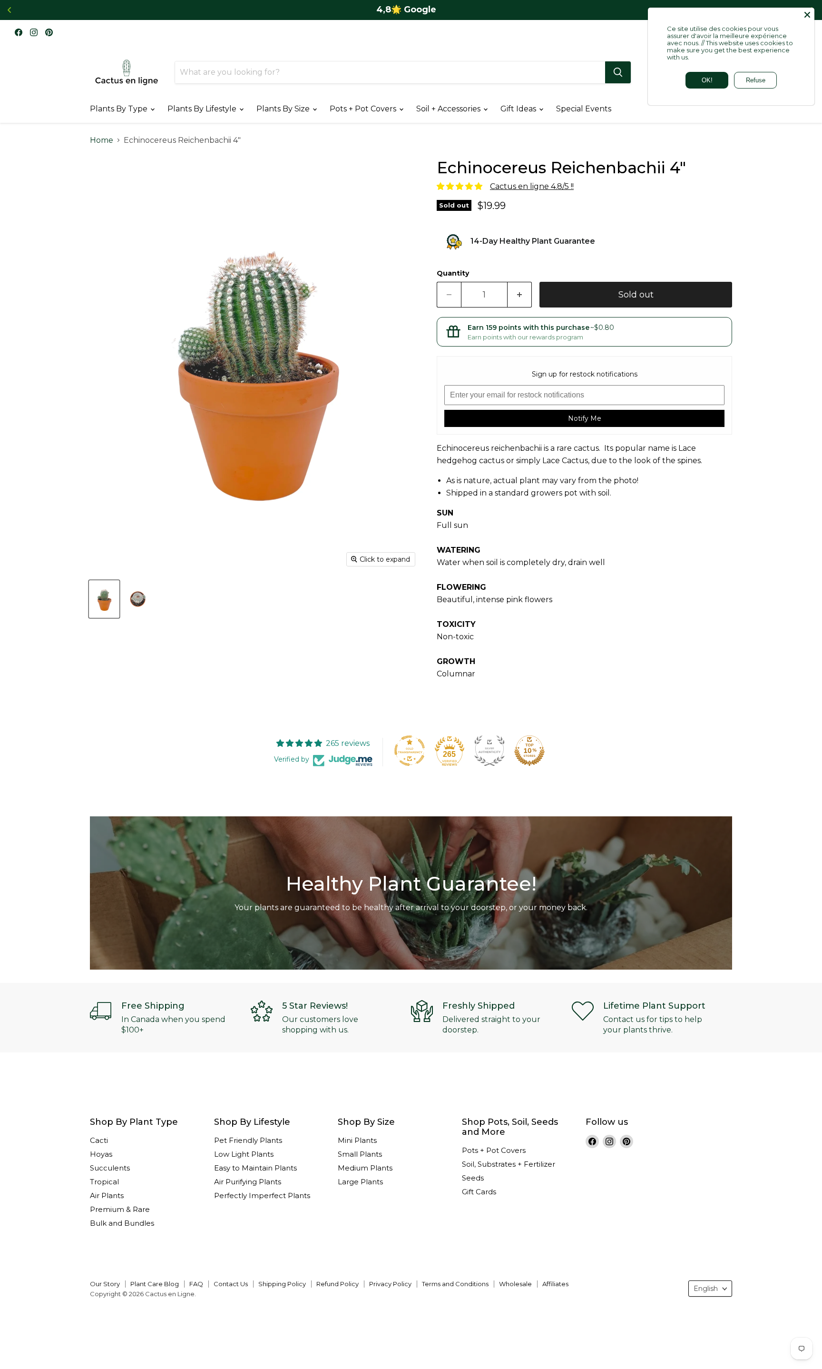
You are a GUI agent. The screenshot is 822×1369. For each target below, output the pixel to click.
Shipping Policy (282, 1284)
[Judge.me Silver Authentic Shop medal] (489, 750)
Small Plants (360, 1154)
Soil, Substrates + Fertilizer (508, 1164)
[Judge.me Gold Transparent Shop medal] (409, 750)
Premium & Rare (120, 1209)
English (706, 1288)
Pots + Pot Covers (364, 108)
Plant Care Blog (154, 1284)
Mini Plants (357, 1140)
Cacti (99, 1140)
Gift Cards (479, 1191)
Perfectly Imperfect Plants (262, 1195)
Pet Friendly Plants (248, 1140)
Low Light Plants (244, 1154)
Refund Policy (337, 1284)
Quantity (453, 273)
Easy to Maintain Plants (255, 1167)
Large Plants (360, 1181)
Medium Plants (365, 1167)
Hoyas (101, 1154)
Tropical (104, 1181)
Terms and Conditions (455, 1284)
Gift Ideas (519, 108)
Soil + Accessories (449, 108)
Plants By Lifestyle (202, 108)
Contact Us (231, 1284)
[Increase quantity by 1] (520, 295)
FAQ (196, 1284)
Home (101, 140)
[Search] (618, 72)
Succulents (110, 1167)
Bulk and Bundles (122, 1223)
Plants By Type (119, 108)
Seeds (473, 1177)
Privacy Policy (390, 1284)
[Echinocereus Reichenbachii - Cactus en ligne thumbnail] (104, 599)
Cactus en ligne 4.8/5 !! (532, 186)
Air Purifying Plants (247, 1181)
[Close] (807, 15)
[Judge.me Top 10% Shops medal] (529, 750)
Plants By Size (284, 108)
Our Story (105, 1284)
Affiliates (555, 1284)
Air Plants (107, 1195)
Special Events (583, 108)
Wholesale (515, 1284)
